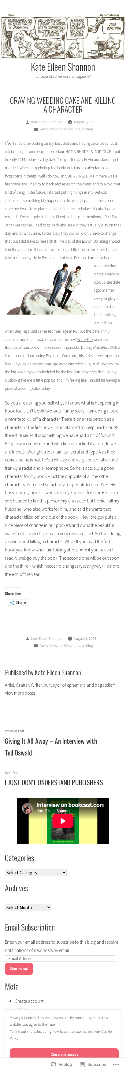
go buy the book (42, 558)
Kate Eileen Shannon (63, 66)
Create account (29, 1001)
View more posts (20, 693)
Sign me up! (19, 969)
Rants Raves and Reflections (59, 129)
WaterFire (85, 339)
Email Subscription (30, 927)
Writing (87, 129)
